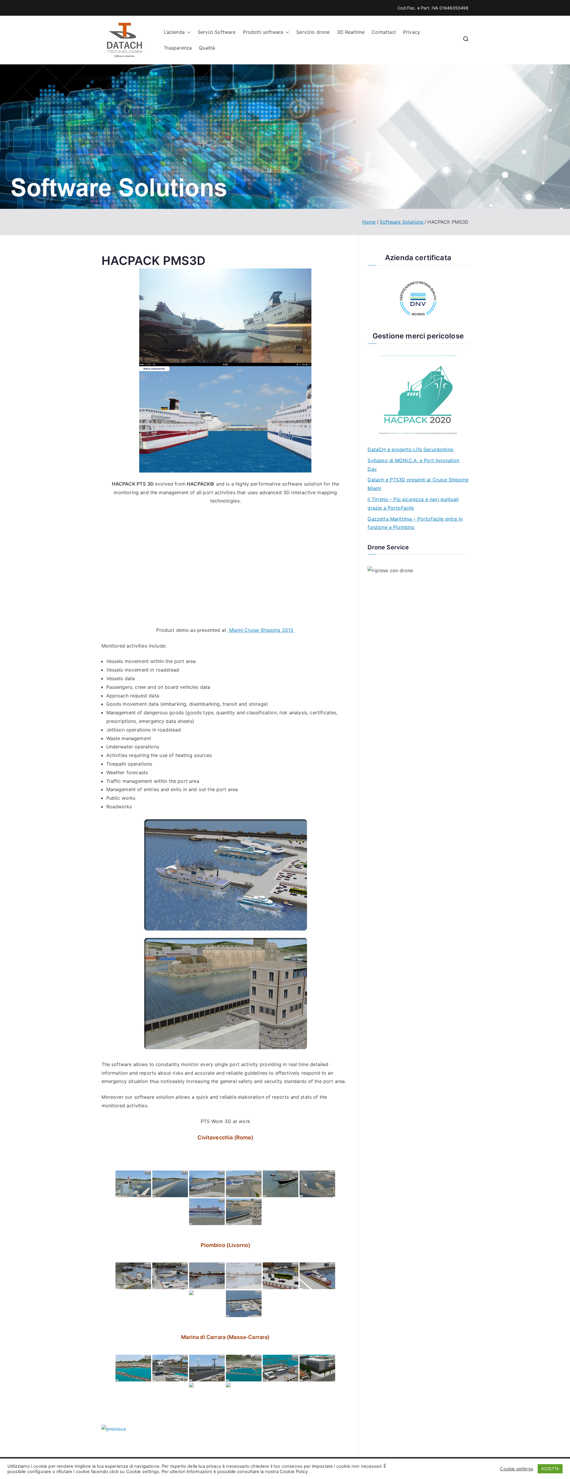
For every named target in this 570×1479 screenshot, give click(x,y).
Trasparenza (178, 48)
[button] (188, 32)
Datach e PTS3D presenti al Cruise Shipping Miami (418, 484)
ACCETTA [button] (550, 1468)
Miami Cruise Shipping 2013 (261, 630)
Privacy (411, 32)
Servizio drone (313, 32)
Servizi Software (217, 32)
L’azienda (174, 32)
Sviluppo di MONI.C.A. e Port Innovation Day (413, 464)
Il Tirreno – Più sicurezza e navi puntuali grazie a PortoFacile (413, 503)
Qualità (207, 48)
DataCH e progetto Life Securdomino (410, 449)
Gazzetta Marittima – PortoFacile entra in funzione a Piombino (415, 523)
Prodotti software (263, 32)
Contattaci (384, 32)
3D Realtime (351, 32)
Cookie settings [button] (516, 1469)
